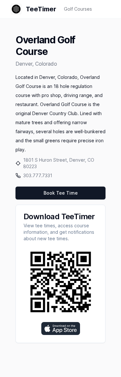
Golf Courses (78, 9)
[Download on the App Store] (60, 328)
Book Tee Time (61, 193)
